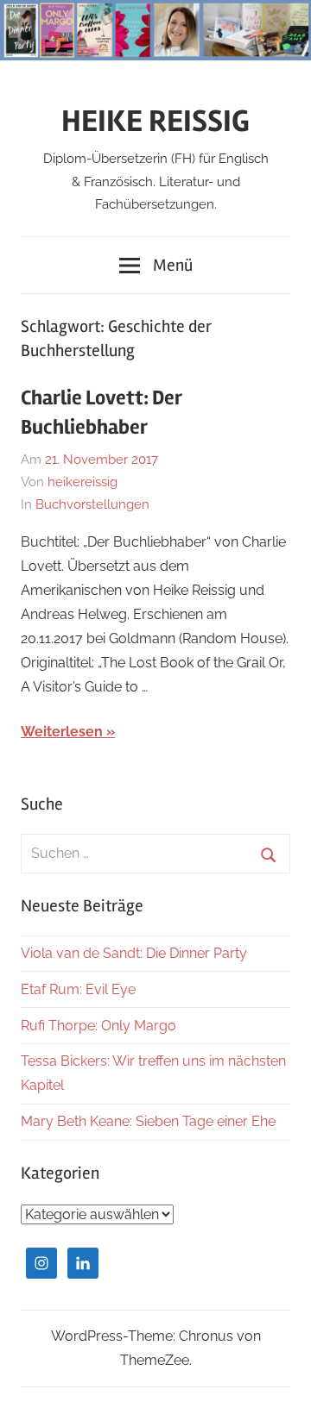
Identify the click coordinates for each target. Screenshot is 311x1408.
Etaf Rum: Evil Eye (78, 989)
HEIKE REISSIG (155, 122)
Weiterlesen (62, 731)
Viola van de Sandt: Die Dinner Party (134, 953)
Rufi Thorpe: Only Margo (98, 1025)
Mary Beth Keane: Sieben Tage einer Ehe (148, 1121)
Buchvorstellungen (92, 504)
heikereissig (82, 482)
